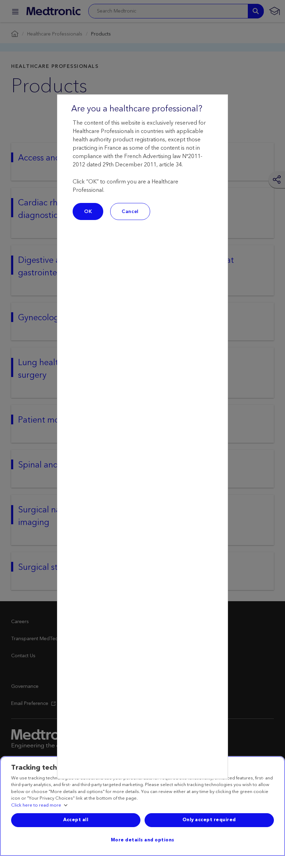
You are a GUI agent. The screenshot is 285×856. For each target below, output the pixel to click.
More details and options (142, 840)
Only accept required (209, 820)
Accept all (75, 820)
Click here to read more (36, 805)
